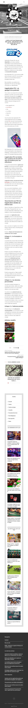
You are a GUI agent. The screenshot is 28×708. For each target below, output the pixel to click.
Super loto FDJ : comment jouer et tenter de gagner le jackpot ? (13, 593)
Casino (10, 404)
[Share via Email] (18, 347)
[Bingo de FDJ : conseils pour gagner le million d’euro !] (14, 538)
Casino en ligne (12, 407)
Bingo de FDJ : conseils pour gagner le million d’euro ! (13, 545)
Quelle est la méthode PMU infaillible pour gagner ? (13, 577)
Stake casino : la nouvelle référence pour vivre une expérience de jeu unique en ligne (13, 520)
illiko (10, 121)
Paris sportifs (11, 418)
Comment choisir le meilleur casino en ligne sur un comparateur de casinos (13, 443)
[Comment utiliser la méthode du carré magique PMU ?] (14, 601)
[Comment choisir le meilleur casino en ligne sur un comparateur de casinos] (14, 435)
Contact (6, 640)
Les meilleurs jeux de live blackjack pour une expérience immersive (13, 475)
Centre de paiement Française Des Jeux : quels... (14, 379)
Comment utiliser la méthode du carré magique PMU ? (12, 609)
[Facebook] (14, 699)
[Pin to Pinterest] (16, 347)
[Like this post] (11, 347)
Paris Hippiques (12, 415)
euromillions (9, 107)
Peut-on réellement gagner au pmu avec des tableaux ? (13, 561)
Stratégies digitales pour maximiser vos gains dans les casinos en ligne (13, 506)
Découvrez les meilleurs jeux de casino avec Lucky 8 (13, 490)
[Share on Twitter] (15, 347)
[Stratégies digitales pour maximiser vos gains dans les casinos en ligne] (14, 498)
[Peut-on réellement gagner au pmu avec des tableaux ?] (14, 553)
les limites (7, 182)
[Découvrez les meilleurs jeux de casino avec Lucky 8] (14, 482)
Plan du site (7, 642)
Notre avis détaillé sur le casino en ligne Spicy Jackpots (13, 460)
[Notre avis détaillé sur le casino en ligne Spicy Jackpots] (14, 452)
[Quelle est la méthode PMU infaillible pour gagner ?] (14, 569)
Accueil (6, 36)
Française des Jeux (12, 412)
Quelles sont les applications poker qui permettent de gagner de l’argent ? (14, 679)
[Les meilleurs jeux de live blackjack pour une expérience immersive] (14, 467)
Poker (9, 421)
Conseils (10, 410)
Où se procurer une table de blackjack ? (14, 682)
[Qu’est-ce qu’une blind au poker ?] (14, 615)
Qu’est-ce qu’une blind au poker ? (13, 622)
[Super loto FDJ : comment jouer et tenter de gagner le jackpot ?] (14, 585)
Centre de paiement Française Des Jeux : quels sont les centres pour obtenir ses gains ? (13, 689)
